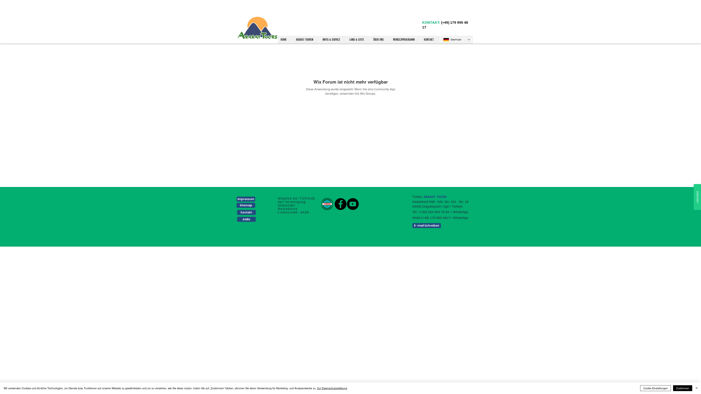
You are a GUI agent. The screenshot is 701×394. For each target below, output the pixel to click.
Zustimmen (682, 388)
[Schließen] (696, 388)
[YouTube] (353, 204)
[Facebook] (340, 204)
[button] (306, 40)
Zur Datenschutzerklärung (332, 388)
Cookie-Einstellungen (655, 388)
